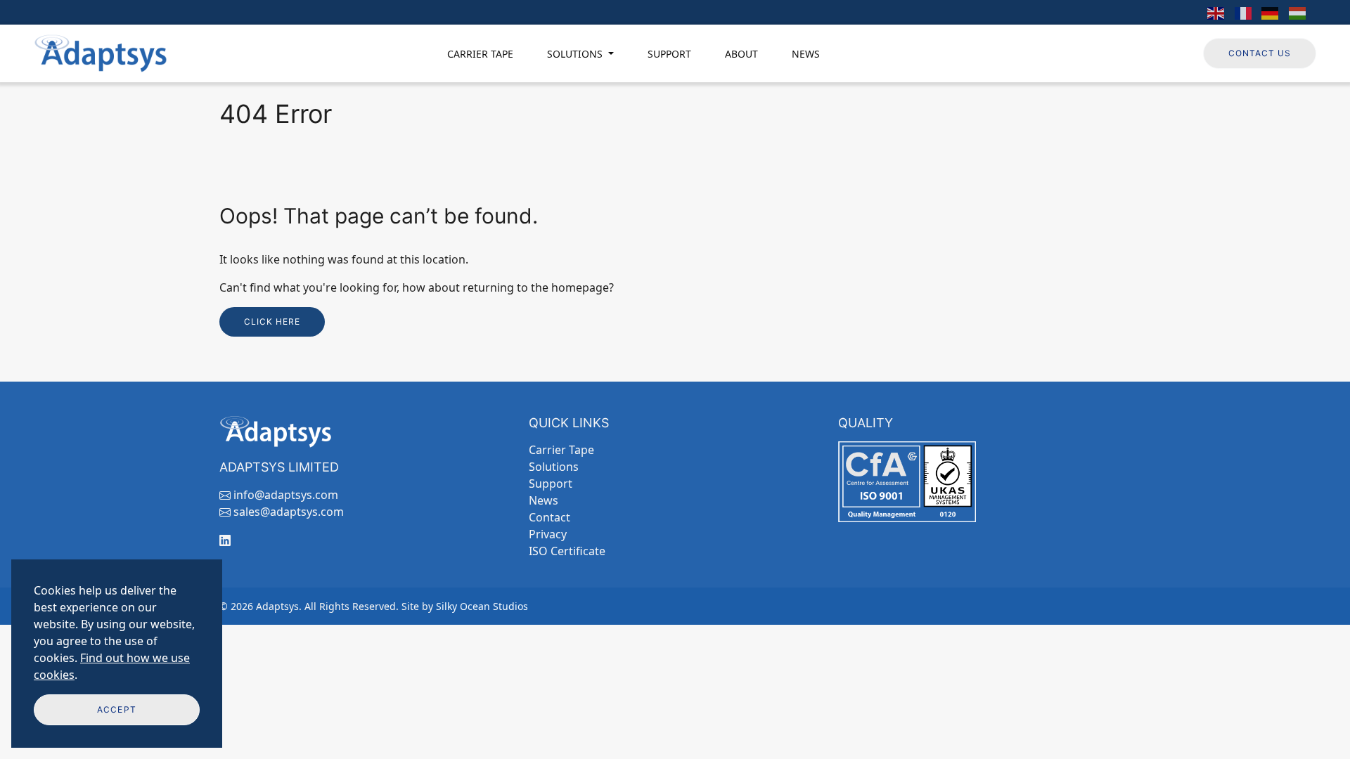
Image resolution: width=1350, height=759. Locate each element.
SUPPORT (669, 53)
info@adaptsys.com (285, 494)
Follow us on (1151, 52)
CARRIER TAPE (480, 53)
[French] (1243, 12)
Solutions (554, 466)
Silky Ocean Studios (482, 606)
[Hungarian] (1298, 12)
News (543, 500)
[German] (1271, 12)
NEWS (806, 53)
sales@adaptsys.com (288, 511)
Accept (116, 709)
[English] (1216, 12)
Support (550, 483)
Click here (272, 321)
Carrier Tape (561, 450)
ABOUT (741, 53)
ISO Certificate (567, 551)
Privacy (548, 534)
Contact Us (1259, 53)
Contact (549, 517)
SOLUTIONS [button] (576, 53)
